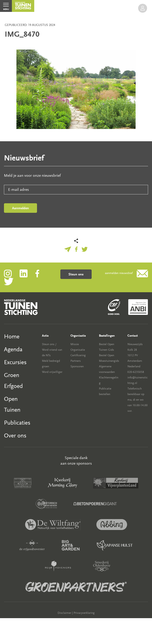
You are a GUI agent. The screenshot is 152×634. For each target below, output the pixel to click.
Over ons (15, 435)
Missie (74, 344)
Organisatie (77, 349)
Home (11, 336)
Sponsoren (77, 366)
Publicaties (17, 422)
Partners (75, 361)
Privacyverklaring (84, 613)
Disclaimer (64, 613)
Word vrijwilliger (52, 372)
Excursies (15, 362)
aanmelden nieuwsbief (119, 273)
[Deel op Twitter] (85, 249)
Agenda (13, 349)
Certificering (78, 355)
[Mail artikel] (67, 249)
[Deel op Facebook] (76, 249)
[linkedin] (27, 273)
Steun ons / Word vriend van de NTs (52, 350)
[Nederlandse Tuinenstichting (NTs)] (23, 6)
